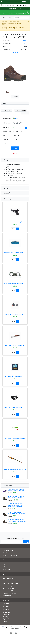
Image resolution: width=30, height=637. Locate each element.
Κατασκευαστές (7, 586)
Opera (11, 28)
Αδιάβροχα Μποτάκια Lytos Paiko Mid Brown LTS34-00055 (17, 520)
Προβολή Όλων (21, 110)
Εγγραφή (26, 542)
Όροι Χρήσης (6, 553)
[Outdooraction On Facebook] (15, 534)
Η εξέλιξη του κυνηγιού (10, 555)
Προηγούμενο (7, 110)
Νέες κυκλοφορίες (8, 578)
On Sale (5, 581)
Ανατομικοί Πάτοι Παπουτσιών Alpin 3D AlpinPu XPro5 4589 (17, 489)
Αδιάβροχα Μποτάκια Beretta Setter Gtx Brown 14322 (16, 497)
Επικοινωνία (4, 2)
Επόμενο (24, 113)
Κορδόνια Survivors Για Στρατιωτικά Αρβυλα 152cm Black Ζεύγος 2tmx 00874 (16, 505)
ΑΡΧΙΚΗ (10, 17)
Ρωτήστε (15, 97)
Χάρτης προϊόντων (8, 588)
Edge (15, 28)
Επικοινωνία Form (7, 603)
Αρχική (5, 564)
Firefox (3, 28)
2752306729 (5, 609)
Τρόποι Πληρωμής (8, 550)
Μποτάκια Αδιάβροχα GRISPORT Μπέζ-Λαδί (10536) (16, 513)
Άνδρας (25, 40)
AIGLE (25, 43)
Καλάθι (5, 567)
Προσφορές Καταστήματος (10, 583)
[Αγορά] (17, 229)
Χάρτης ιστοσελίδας (8, 591)
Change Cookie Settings (10, 593)
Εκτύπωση (15, 53)
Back (4, 17)
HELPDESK (25, 2)
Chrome (8, 28)
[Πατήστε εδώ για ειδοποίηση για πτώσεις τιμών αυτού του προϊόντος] (26, 128)
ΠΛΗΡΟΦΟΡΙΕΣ (7, 596)
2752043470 (5, 606)
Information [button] (12, 8)
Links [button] (19, 8)
